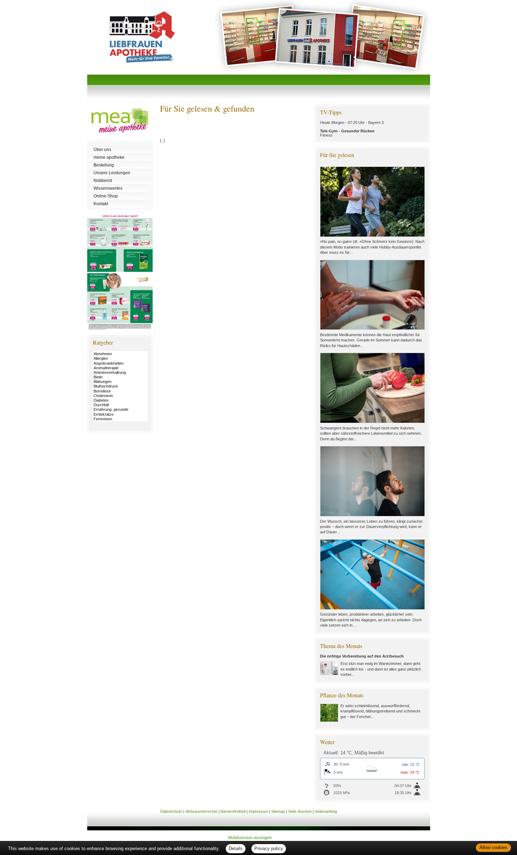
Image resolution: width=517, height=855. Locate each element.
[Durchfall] (120, 405)
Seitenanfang (326, 811)
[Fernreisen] (120, 419)
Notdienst (103, 180)
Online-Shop (106, 196)
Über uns (102, 149)
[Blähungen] (120, 381)
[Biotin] (120, 377)
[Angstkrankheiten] (120, 363)
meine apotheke (109, 157)
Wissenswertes (108, 188)
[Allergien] (120, 358)
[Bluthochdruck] (120, 386)
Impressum (258, 811)
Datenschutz (171, 811)
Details (236, 848)
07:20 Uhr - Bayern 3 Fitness (352, 128)
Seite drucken (300, 811)
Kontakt (101, 203)
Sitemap (278, 811)
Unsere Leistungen (112, 172)
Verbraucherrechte (201, 811)
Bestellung (104, 165)
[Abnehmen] (120, 354)
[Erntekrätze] (120, 414)
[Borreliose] (120, 391)
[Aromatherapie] (120, 368)
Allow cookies (493, 847)
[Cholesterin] (120, 396)
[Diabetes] (120, 400)
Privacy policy (268, 848)
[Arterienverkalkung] (120, 372)
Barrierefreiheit (233, 811)
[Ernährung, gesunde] (120, 409)
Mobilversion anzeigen (250, 837)
